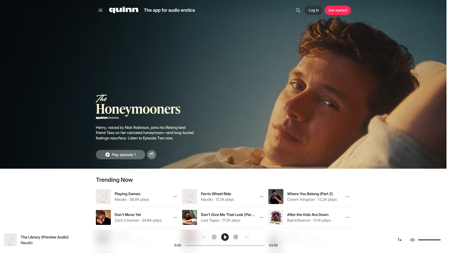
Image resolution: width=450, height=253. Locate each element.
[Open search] (298, 10)
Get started (337, 10)
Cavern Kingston (301, 199)
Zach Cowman (127, 220)
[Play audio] (103, 196)
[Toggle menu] (100, 10)
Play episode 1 (123, 154)
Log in (314, 10)
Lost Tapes (210, 220)
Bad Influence (298, 220)
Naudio (121, 199)
